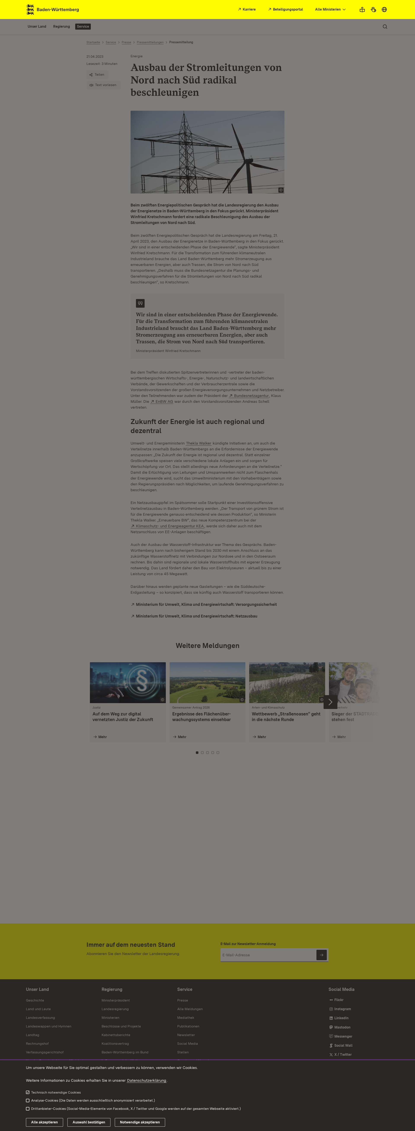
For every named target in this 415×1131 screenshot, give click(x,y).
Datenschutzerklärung (146, 1080)
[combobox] (330, 10)
